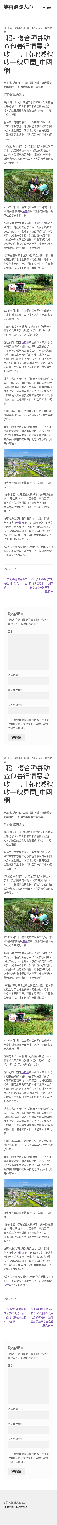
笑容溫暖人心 (18, 7)
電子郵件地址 (16, 690)
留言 (11, 631)
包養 (25, 211)
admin (39, 28)
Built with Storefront (15, 1506)
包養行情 (39, 223)
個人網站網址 (15, 705)
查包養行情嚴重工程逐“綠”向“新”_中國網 (16, 584)
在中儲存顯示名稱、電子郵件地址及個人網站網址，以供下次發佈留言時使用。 (28, 724)
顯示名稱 (13, 675)
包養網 (25, 342)
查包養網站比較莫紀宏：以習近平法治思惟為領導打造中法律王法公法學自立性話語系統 (41, 1317)
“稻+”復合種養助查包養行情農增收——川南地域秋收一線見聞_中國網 (41, 586)
